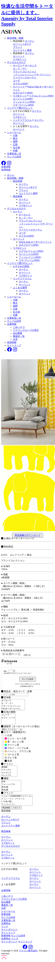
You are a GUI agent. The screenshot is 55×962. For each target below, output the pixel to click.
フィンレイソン (24, 102)
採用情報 (11, 342)
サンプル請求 (14, 156)
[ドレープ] (8, 715)
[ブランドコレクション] (13, 706)
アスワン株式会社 (28, 950)
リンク (4, 926)
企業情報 (11, 324)
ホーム (10, 175)
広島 (15, 144)
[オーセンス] (13, 700)
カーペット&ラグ (22, 44)
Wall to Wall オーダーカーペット (35, 242)
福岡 (15, 141)
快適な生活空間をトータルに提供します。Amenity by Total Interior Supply (27, 14)
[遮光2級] (11, 789)
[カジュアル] (9, 775)
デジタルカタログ (16, 62)
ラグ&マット (19, 59)
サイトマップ (14, 345)
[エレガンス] (9, 772)
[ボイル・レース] (8, 717)
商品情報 (17, 181)
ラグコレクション (41, 96)
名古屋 (16, 147)
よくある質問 (20, 287)
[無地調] (9, 767)
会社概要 (17, 333)
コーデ (16, 80)
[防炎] (11, 781)
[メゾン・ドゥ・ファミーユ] (16, 798)
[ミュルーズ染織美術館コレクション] (16, 796)
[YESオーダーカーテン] (13, 708)
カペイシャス (23, 99)
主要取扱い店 (14, 153)
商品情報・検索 (15, 38)
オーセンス (31, 65)
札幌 (15, 150)
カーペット (19, 56)
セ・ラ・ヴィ (20, 68)
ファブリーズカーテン (24, 77)
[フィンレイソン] (16, 804)
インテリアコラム (22, 278)
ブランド (17, 47)
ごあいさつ (19, 327)
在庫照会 (6, 923)
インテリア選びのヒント (20, 108)
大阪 (15, 135)
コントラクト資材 (22, 50)
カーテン (29, 41)
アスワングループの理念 (26, 330)
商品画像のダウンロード (27, 535)
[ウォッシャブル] (11, 784)
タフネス (20, 83)
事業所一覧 (19, 336)
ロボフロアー (23, 93)
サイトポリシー (9, 929)
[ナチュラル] (9, 769)
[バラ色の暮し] (16, 801)
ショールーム (14, 132)
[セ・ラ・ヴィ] (13, 703)
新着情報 (6, 914)
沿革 (15, 339)
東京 (15, 138)
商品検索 (17, 196)
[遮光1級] (11, 787)
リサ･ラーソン (23, 105)
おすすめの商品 (21, 266)
